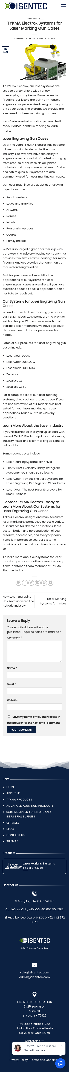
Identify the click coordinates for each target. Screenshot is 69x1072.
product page (45, 399)
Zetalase (12, 374)
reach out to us (31, 413)
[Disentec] (25, 6)
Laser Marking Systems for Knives (29, 462)
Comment (14, 637)
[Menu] (63, 6)
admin (51, 38)
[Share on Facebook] (25, 583)
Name (12, 668)
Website (12, 700)
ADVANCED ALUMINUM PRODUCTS (30, 806)
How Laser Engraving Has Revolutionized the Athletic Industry (18, 601)
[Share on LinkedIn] (50, 583)
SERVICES (12, 823)
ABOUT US (13, 793)
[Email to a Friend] (38, 583)
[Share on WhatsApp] (18, 583)
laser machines (26, 326)
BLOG (10, 829)
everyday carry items (21, 95)
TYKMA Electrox (17, 86)
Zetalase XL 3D (16, 387)
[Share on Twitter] (31, 583)
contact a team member (29, 566)
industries (12, 526)
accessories (29, 263)
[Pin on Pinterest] (44, 583)
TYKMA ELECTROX (34, 18)
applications (44, 526)
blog (16, 445)
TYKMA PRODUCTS (19, 800)
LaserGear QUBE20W (20, 362)
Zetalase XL (14, 381)
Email (11, 684)
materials (48, 158)
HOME (10, 787)
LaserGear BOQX (18, 356)
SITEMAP (12, 841)
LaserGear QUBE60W (21, 368)
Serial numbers (16, 197)
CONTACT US (15, 835)
